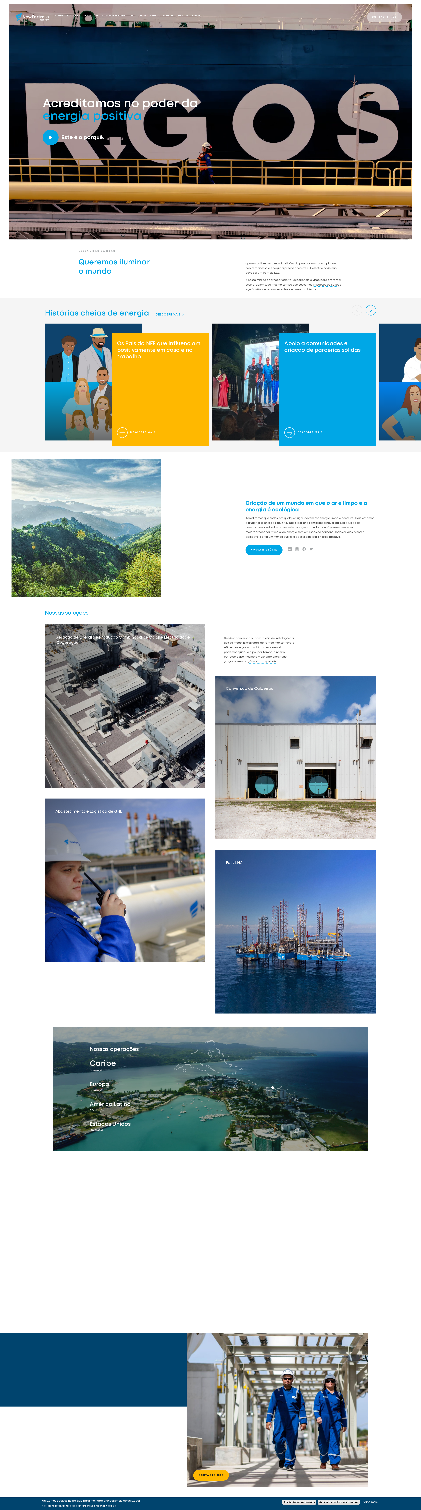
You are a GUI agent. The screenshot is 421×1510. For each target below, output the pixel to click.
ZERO (132, 16)
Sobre (59, 16)
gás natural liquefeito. (263, 661)
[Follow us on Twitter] (311, 549)
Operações (91, 16)
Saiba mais (112, 1506)
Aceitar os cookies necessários (338, 1502)
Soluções (73, 16)
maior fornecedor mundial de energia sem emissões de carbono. (290, 532)
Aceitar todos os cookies (299, 1502)
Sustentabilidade (113, 16)
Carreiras (167, 16)
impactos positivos (326, 285)
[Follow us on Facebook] (304, 549)
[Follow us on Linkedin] (290, 549)
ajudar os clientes (260, 523)
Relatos (182, 16)
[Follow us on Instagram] (297, 549)
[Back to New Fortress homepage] (32, 17)
